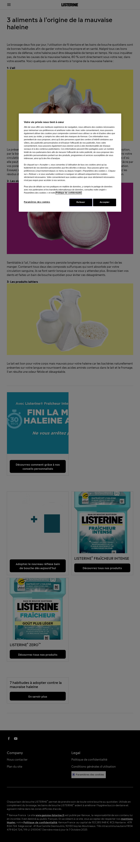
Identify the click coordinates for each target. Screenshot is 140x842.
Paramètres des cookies (37, 202)
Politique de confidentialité (68, 193)
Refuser (80, 202)
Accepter (105, 202)
